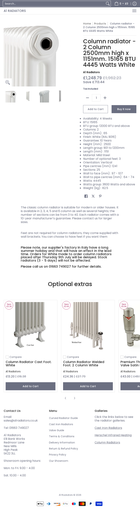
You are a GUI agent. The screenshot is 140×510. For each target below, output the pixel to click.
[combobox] (54, 3)
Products (100, 23)
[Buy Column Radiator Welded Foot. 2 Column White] (88, 327)
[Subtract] (87, 98)
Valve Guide (56, 430)
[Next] (66, 54)
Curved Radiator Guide (63, 418)
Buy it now (124, 109)
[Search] (108, 3)
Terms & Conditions (61, 436)
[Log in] (134, 3)
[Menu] (134, 10)
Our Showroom (58, 461)
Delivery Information (62, 442)
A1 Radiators (15, 10)
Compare (15, 357)
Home (87, 23)
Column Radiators (107, 442)
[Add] (105, 98)
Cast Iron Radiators (61, 424)
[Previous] (6, 54)
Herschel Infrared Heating (113, 435)
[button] (86, 196)
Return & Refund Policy (63, 448)
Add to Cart (96, 109)
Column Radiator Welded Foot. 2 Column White (83, 363)
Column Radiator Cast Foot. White (29, 363)
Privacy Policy (57, 454)
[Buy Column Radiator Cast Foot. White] (30, 327)
